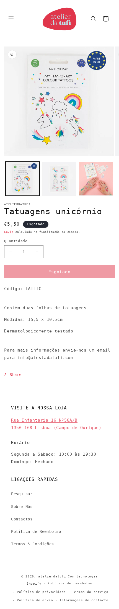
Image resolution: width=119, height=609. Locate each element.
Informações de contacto (84, 600)
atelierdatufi (52, 576)
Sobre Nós (21, 506)
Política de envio (35, 600)
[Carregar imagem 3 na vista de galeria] (96, 179)
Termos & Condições (32, 544)
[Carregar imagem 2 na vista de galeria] (59, 179)
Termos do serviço (90, 592)
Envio (9, 231)
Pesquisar (21, 494)
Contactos (21, 519)
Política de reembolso (70, 583)
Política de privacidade (41, 592)
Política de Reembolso (36, 531)
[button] (11, 19)
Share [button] (16, 374)
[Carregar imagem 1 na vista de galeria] (23, 179)
